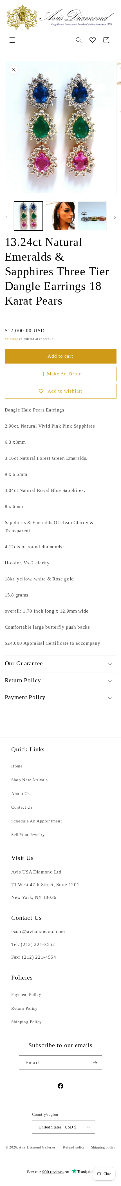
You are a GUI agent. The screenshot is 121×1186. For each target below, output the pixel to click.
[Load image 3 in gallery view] (92, 215)
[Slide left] (6, 217)
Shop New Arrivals (29, 779)
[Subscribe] (95, 1062)
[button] (12, 40)
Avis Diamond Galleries (37, 1148)
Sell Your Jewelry (28, 834)
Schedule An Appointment (36, 820)
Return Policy (24, 1008)
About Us (20, 793)
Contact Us (22, 807)
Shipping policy (103, 1147)
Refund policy (74, 1147)
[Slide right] (115, 217)
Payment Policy (26, 994)
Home (17, 765)
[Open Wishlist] (92, 40)
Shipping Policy (26, 1021)
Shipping (11, 338)
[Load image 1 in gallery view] (28, 215)
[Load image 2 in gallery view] (60, 215)
